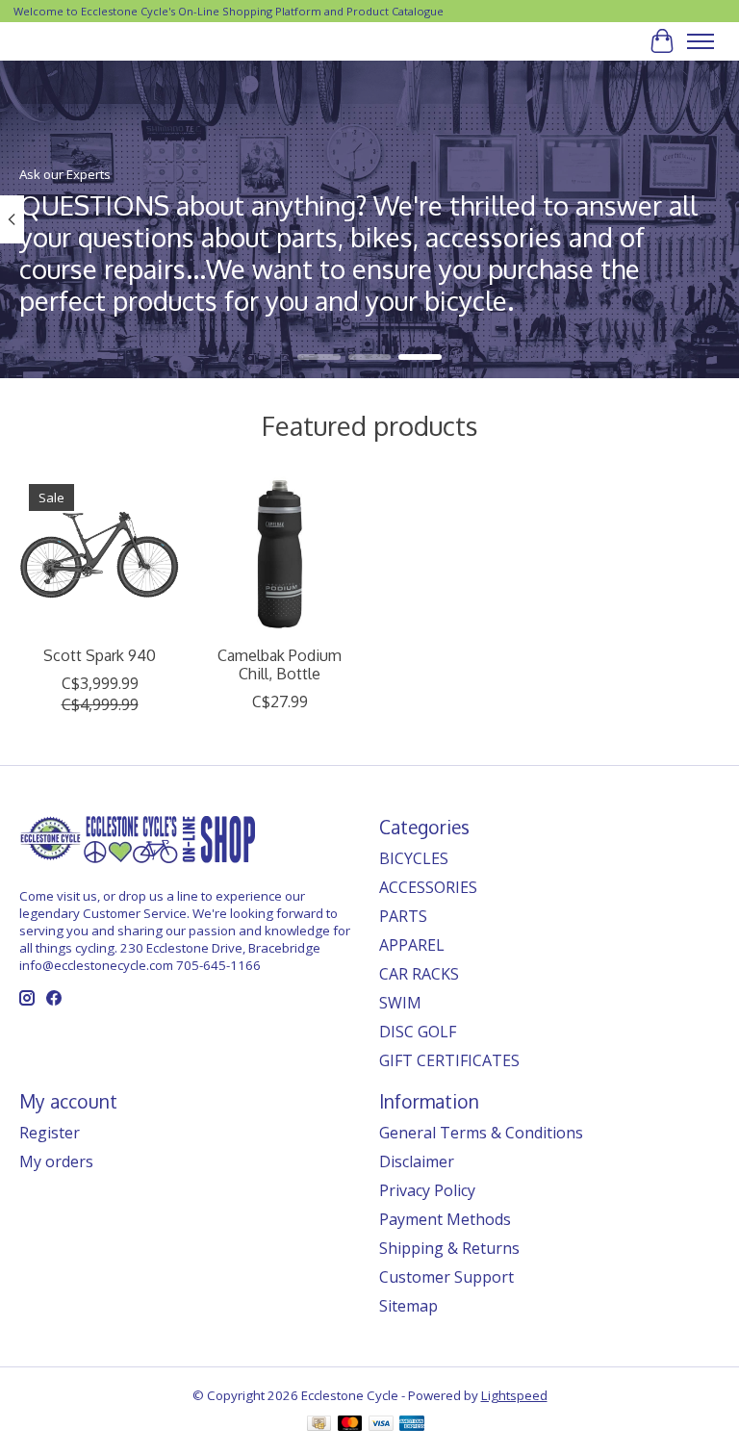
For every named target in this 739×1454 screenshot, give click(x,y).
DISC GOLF (417, 1031)
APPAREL (412, 945)
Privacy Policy (427, 1190)
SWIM (400, 1002)
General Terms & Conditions (481, 1132)
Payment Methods (445, 1219)
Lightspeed (514, 1395)
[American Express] (411, 1425)
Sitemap (408, 1305)
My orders (56, 1161)
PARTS (403, 916)
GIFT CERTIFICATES (449, 1060)
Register (49, 1132)
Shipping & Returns (449, 1248)
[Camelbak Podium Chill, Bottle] (279, 554)
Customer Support (446, 1277)
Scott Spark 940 (99, 655)
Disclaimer (416, 1161)
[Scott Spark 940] (99, 554)
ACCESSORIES (428, 887)
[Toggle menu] (700, 41)
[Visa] (381, 1425)
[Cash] (319, 1425)
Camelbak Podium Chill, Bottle (279, 664)
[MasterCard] (350, 1425)
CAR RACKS (419, 973)
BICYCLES (413, 858)
